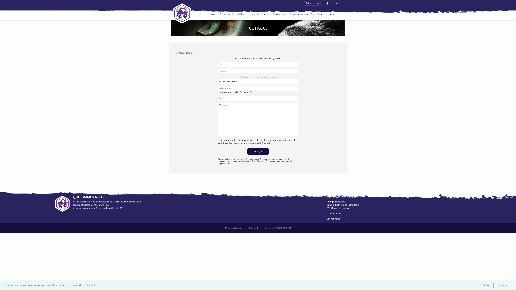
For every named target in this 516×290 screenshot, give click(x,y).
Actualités (225, 14)
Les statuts (253, 14)
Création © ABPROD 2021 (278, 228)
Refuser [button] (487, 285)
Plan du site (254, 228)
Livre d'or (329, 14)
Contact (337, 3)
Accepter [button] (503, 285)
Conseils (266, 14)
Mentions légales (234, 228)
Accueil (213, 14)
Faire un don (312, 3)
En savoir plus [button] (90, 285)
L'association (238, 14)
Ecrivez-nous (333, 218)
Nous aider (316, 14)
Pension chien (280, 14)
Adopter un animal (299, 14)
